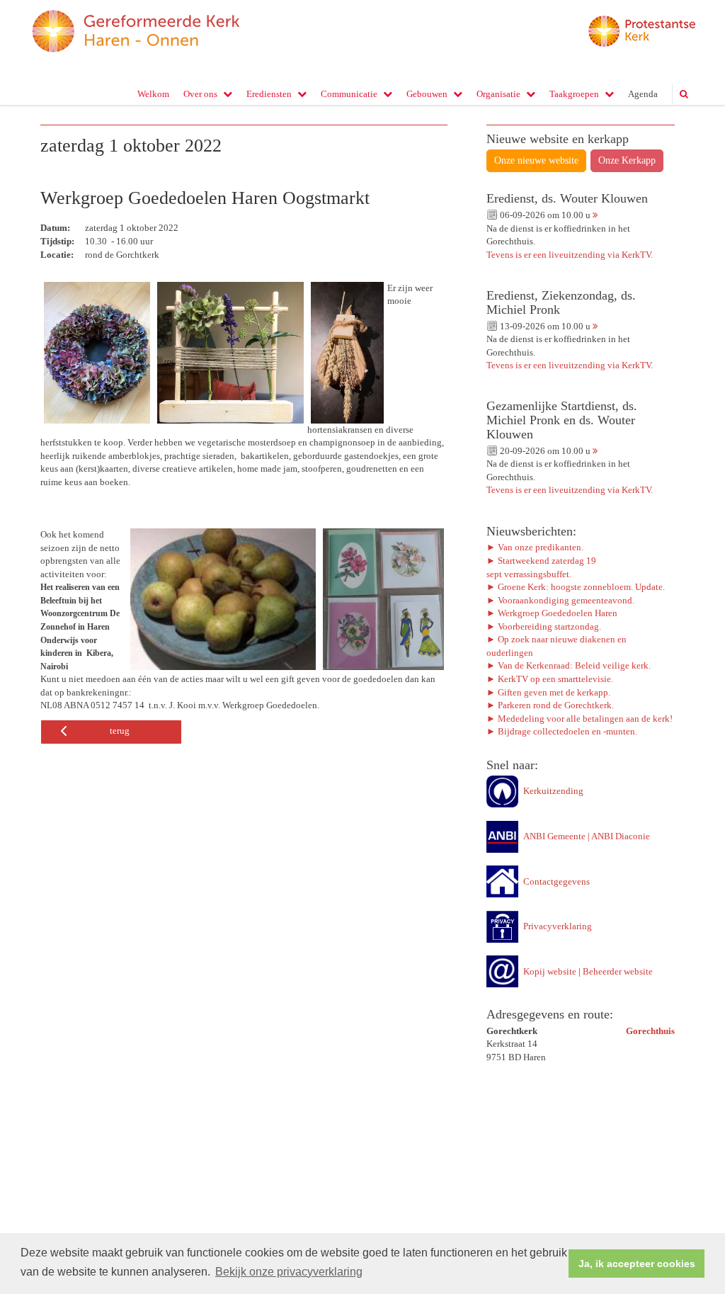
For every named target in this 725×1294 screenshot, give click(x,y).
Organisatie (498, 94)
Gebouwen (426, 94)
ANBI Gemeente (554, 836)
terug (120, 730)
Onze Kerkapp (627, 160)
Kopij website (549, 971)
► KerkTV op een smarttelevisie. (549, 679)
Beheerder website (618, 971)
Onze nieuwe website (536, 160)
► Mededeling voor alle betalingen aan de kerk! (579, 718)
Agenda (643, 94)
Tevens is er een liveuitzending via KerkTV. (569, 254)
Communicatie (349, 94)
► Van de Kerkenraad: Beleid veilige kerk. (568, 665)
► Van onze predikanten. (534, 547)
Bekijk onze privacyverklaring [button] (288, 1272)
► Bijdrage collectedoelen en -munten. (561, 731)
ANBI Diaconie (620, 836)
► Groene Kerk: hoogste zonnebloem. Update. (576, 586)
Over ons (200, 94)
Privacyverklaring (557, 926)
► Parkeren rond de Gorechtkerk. (550, 705)
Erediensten (269, 94)
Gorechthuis (650, 1031)
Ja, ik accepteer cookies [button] (636, 1263)
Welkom (153, 94)
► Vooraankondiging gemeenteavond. (560, 600)
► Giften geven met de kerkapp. (548, 692)
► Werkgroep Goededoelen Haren (551, 613)
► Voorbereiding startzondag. (543, 626)
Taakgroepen (574, 94)
